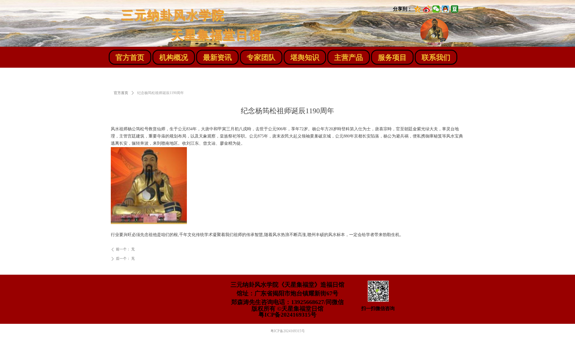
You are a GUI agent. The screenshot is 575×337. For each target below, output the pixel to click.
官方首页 (121, 93)
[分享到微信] (436, 9)
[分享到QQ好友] (445, 9)
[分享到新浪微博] (427, 9)
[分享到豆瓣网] (455, 9)
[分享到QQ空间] (417, 9)
